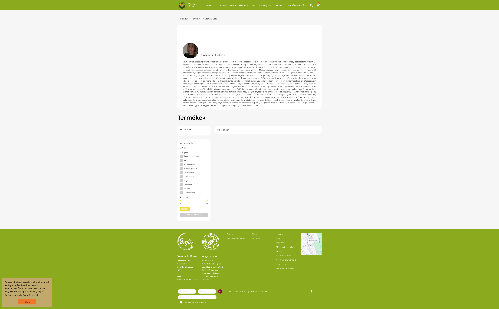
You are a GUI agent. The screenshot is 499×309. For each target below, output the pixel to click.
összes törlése (193, 214)
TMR (253, 5)
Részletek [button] (33, 295)
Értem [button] (27, 302)
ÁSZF (252, 291)
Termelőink (222, 5)
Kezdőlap (184, 19)
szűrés (184, 209)
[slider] (180, 200)
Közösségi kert (265, 5)
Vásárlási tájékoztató (239, 5)
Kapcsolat (278, 5)
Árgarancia (264, 291)
